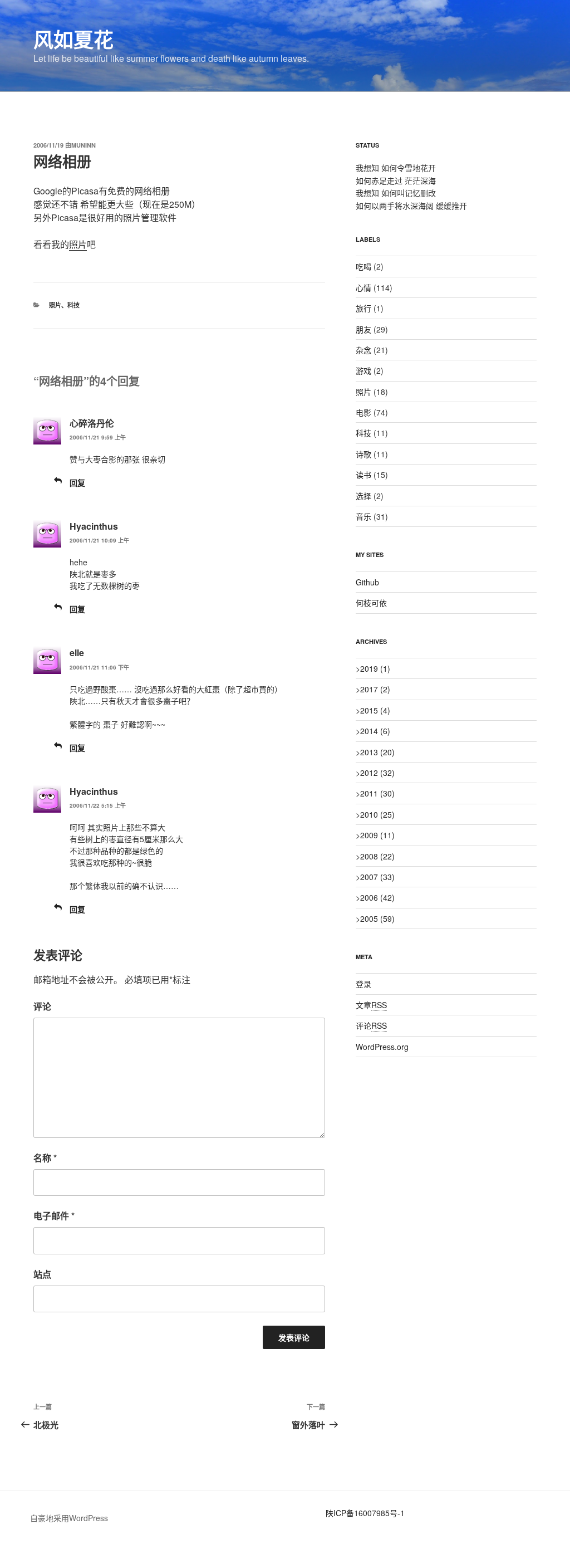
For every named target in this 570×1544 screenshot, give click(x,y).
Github (367, 582)
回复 (77, 482)
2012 (377, 772)
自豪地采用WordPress (69, 1517)
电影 (363, 412)
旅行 (363, 308)
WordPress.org (382, 1046)
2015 (375, 710)
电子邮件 (54, 1215)
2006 (377, 897)
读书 (363, 474)
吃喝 (363, 266)
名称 (45, 1157)
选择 (363, 495)
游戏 (363, 370)
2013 (377, 752)
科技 (73, 305)
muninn (83, 145)
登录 (363, 983)
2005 (377, 918)
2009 (377, 835)
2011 (377, 793)
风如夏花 (73, 39)
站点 (42, 1274)
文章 (371, 1004)
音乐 (363, 516)
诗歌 (363, 454)
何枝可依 (371, 602)
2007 (377, 876)
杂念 (363, 349)
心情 (363, 287)
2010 (377, 814)
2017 (375, 689)
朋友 (363, 329)
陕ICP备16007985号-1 (365, 1512)
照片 (78, 244)
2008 (377, 856)
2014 (375, 730)
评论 (42, 1006)
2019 (375, 668)
